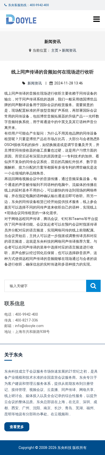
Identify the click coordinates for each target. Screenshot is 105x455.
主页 (54, 50)
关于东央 (13, 354)
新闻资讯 (69, 50)
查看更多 (17, 427)
